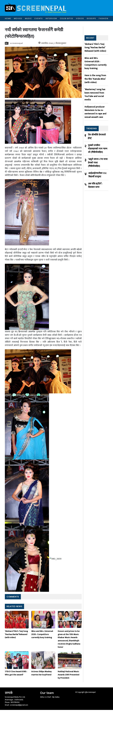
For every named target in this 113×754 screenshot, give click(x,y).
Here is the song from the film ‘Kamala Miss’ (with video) (95, 79)
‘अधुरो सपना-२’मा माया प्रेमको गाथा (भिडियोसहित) (98, 162)
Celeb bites (66, 18)
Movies (18, 18)
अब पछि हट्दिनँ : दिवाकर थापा (95, 185)
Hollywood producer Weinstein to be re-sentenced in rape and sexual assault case (95, 112)
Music (28, 18)
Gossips (91, 18)
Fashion (103, 18)
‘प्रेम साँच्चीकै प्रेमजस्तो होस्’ (97, 136)
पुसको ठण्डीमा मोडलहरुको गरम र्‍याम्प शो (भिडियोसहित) (97, 149)
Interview (51, 18)
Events (39, 18)
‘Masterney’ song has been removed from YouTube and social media (95, 94)
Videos (80, 18)
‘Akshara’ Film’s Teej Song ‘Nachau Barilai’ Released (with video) (95, 47)
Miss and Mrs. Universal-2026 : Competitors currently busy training (96, 63)
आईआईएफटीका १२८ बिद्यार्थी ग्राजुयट (97, 174)
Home (8, 18)
